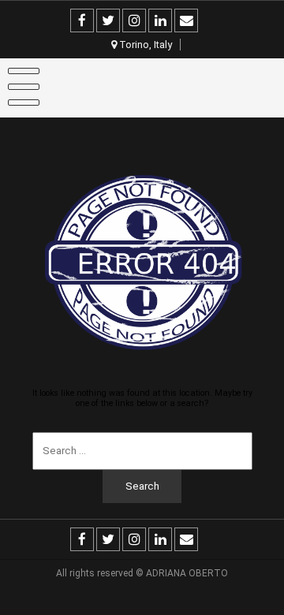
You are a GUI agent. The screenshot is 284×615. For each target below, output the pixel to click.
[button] (33, 50)
